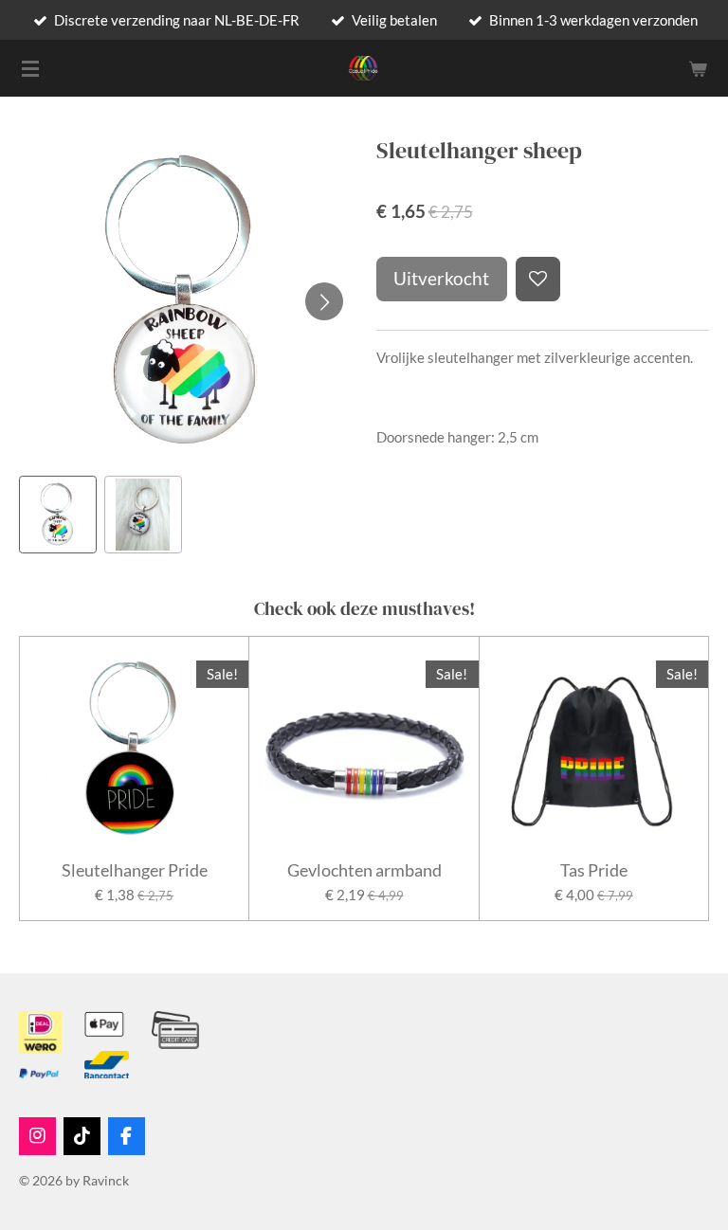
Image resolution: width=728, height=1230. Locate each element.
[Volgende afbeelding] (324, 301)
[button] (58, 514)
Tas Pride (594, 870)
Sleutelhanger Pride (135, 870)
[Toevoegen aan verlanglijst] (538, 279)
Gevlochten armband (364, 870)
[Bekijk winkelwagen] (698, 68)
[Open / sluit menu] (30, 68)
